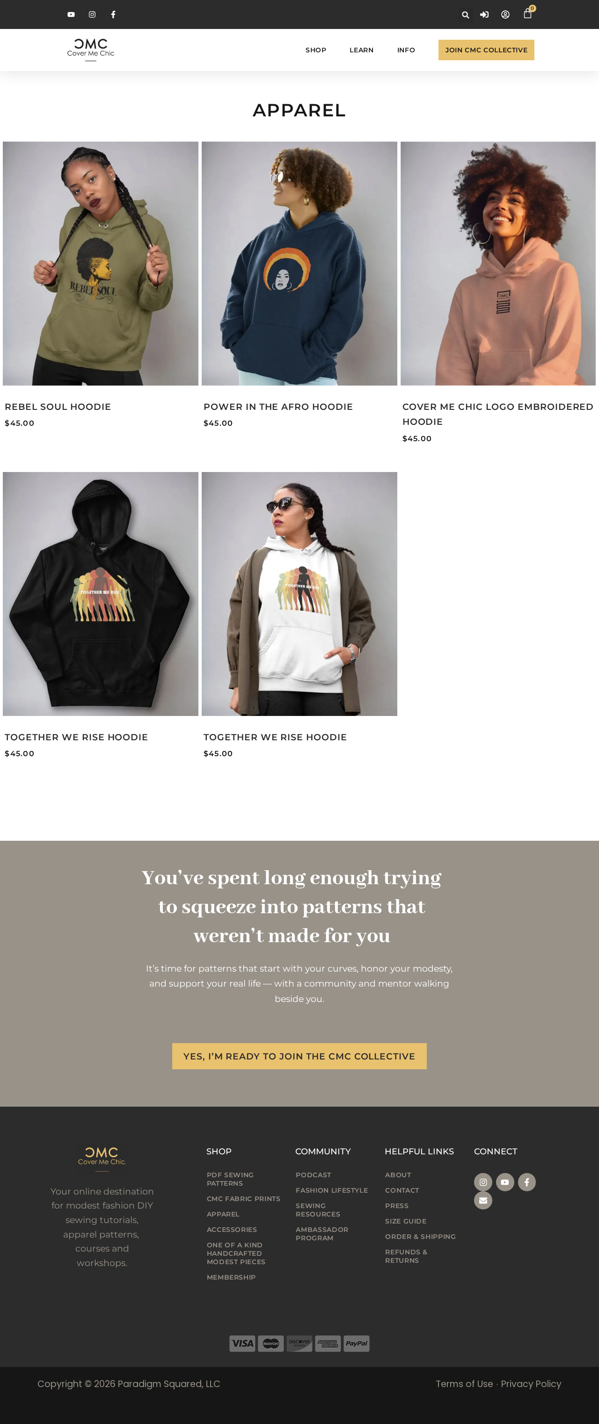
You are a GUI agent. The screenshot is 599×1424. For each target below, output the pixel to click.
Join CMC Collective (486, 50)
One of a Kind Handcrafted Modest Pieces (236, 1253)
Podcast (313, 1175)
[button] (466, 15)
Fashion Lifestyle (332, 1190)
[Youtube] (505, 1182)
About (398, 1175)
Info (406, 50)
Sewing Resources (318, 1210)
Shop (316, 50)
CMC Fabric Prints (244, 1199)
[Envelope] (483, 1200)
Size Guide (405, 1221)
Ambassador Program (322, 1233)
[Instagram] (483, 1182)
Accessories (232, 1229)
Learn (361, 50)
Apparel (223, 1214)
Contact (402, 1190)
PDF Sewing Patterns (230, 1179)
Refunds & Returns (406, 1256)
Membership (231, 1277)
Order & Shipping (420, 1236)
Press (397, 1206)
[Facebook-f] (527, 1182)
